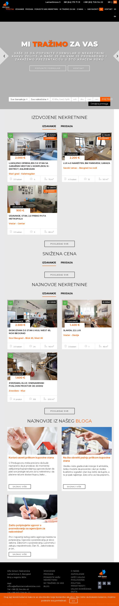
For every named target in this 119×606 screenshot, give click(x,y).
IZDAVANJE (19, 9)
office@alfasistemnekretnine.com (23, 586)
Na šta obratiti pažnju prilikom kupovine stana (86, 459)
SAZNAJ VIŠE (20, 486)
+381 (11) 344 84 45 (20, 589)
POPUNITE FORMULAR (47, 68)
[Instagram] (104, 583)
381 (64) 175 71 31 (72, 2)
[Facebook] (99, 583)
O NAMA (80, 9)
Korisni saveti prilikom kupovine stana (31, 457)
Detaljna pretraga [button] (99, 103)
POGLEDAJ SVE (60, 244)
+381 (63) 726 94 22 (93, 2)
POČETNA (10, 9)
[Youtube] (99, 587)
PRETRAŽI (106, 99)
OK (73, 601)
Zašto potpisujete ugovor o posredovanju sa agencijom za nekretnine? (27, 528)
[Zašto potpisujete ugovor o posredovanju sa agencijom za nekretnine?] (32, 513)
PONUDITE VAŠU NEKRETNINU (46, 9)
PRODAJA (29, 9)
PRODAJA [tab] (67, 126)
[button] (3, 78)
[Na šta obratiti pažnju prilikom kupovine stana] (87, 446)
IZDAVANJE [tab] (49, 126)
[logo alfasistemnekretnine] (5, 5)
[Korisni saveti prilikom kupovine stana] (32, 446)
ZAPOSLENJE (77, 574)
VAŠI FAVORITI (94, 9)
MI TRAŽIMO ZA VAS (67, 9)
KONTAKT (108, 9)
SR (109, 2)
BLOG (46, 586)
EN (115, 2)
